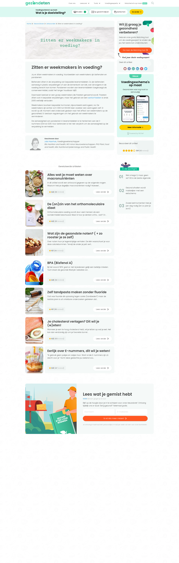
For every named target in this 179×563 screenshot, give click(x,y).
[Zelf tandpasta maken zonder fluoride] (34, 301)
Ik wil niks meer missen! (114, 418)
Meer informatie (134, 127)
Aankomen (121, 12)
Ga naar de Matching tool (134, 50)
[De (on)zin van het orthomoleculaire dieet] (34, 213)
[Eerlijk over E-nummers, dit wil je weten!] (34, 359)
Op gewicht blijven (101, 12)
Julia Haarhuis (50, 141)
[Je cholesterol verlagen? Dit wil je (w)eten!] (34, 330)
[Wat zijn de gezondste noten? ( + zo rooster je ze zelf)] (34, 242)
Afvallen (79, 12)
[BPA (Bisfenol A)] (34, 271)
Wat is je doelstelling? (51, 12)
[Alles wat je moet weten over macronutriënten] (34, 183)
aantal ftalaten (94, 97)
